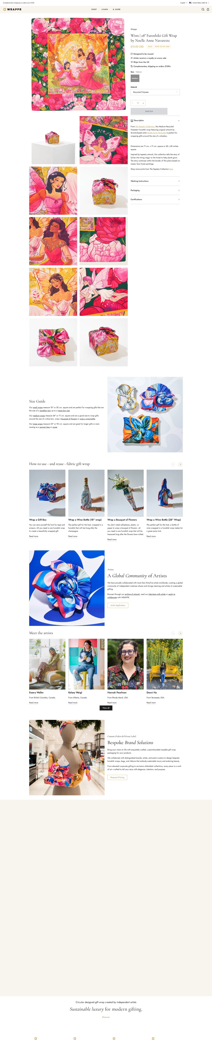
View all (106, 707)
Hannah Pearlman (116, 692)
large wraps (38, 423)
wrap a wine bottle (87, 418)
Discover (106, 1017)
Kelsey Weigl (75, 692)
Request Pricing (117, 777)
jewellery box (45, 410)
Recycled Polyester (141, 92)
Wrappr (134, 29)
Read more (33, 536)
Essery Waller (36, 692)
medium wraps (39, 415)
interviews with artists (157, 594)
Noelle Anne (152, 132)
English (182, 3)
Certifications (136, 199)
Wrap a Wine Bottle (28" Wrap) (164, 519)
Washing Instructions (139, 181)
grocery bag (45, 427)
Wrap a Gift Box (37, 519)
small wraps (38, 407)
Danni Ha (152, 692)
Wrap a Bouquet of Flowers (122, 519)
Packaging (135, 190)
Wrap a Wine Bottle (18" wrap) (84, 519)
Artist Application (118, 605)
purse (55, 427)
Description (139, 120)
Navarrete (162, 132)
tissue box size (64, 410)
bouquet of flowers (69, 418)
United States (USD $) (200, 3)
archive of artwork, (132, 594)
